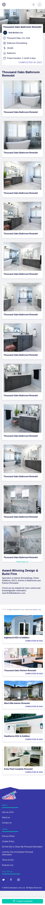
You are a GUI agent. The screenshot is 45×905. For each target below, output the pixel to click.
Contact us (7, 823)
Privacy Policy (8, 836)
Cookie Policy (8, 841)
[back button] (4, 4)
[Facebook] (11, 880)
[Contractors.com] (6, 793)
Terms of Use (8, 860)
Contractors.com (14, 888)
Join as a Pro (8, 812)
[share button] (33, 4)
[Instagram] (18, 880)
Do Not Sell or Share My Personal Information (22, 847)
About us (6, 817)
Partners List (7, 865)
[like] (39, 4)
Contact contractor (24, 901)
